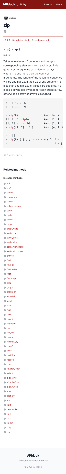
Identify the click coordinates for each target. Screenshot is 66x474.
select (10, 373)
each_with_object (16, 251)
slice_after (12, 378)
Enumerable (44, 40)
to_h (9, 418)
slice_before (13, 382)
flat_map (11, 278)
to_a (9, 414)
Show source (15, 155)
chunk (10, 192)
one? (9, 350)
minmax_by (12, 341)
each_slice (12, 242)
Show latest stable (21, 40)
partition (11, 355)
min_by (10, 332)
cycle (9, 215)
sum (9, 400)
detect (10, 219)
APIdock (9, 4)
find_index (12, 269)
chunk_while (13, 197)
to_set (10, 423)
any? (9, 188)
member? (11, 323)
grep (9, 283)
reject (10, 364)
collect (10, 201)
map (9, 310)
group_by (11, 292)
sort (9, 391)
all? (8, 183)
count (42, 73)
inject (9, 301)
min (8, 328)
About (59, 4)
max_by (11, 319)
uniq (9, 427)
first (9, 274)
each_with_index (15, 247)
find (9, 260)
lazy (9, 305)
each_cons (12, 233)
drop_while (12, 228)
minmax (11, 337)
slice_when (12, 387)
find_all (10, 265)
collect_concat (14, 206)
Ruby (23, 4)
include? (11, 296)
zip (11, 115)
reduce (10, 359)
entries (10, 255)
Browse (48, 4)
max (9, 314)
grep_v (10, 287)
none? (10, 346)
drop (9, 224)
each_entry (12, 237)
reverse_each (13, 368)
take (9, 405)
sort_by (11, 396)
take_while (12, 409)
